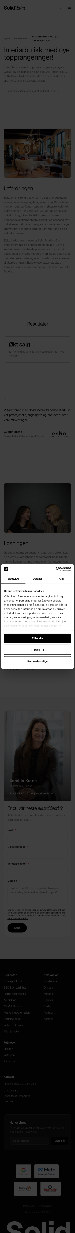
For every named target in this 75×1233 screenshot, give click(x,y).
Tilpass (35, 649)
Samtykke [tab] (14, 578)
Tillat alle (37, 638)
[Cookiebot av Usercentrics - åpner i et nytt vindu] (55, 569)
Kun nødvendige (37, 661)
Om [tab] (61, 578)
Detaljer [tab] (37, 578)
